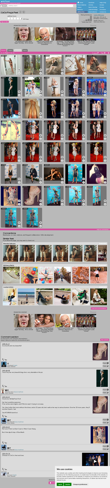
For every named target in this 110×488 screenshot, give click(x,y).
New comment (104, 339)
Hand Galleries (93, 12)
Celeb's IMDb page (99, 15)
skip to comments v (103, 229)
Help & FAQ (103, 3)
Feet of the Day (93, 7)
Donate (102, 5)
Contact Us (103, 12)
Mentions (80, 9)
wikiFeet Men (80, 12)
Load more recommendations (99, 308)
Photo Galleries (81, 5)
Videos (79, 7)
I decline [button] (67, 484)
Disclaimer (103, 9)
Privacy (102, 7)
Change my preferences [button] (80, 484)
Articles (91, 5)
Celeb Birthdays (93, 9)
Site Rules (91, 3)
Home (81, 3)
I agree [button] (60, 484)
